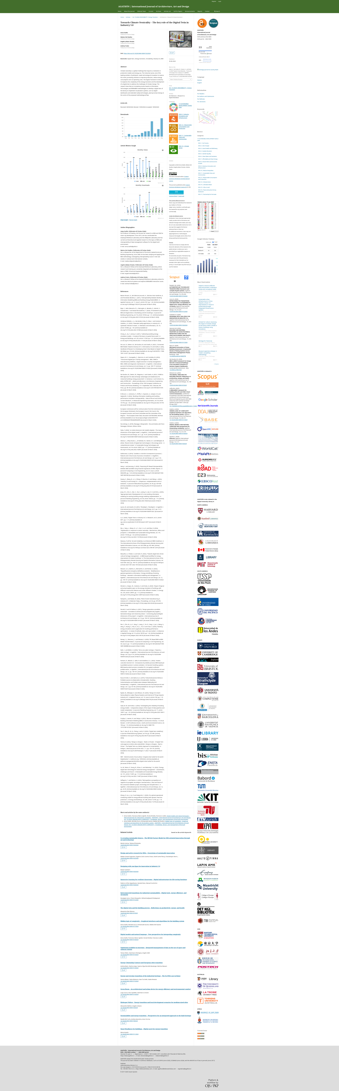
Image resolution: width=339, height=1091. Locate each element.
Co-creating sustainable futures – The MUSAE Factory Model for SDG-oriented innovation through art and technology (155, 839)
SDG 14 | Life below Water (205, 184)
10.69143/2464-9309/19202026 (129, 845)
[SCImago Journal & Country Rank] (207, 69)
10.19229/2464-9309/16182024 (178, 433)
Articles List (167, 11)
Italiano (199, 80)
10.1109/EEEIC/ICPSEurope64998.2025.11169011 (184, 406)
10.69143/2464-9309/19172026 (178, 342)
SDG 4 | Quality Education (205, 151)
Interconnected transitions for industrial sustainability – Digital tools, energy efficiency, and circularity (153, 894)
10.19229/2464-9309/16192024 (129, 954)
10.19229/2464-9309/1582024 (129, 1021)
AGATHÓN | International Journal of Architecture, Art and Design (153, 6)
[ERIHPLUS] (207, 492)
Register (214, 1)
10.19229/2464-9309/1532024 (129, 1007)
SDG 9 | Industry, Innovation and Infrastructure (184, 116)
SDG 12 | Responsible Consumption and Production (185, 126)
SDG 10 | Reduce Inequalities (205, 170)
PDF (124, 847)
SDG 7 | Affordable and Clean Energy (208, 159)
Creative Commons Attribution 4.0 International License (179, 179)
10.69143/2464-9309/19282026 (129, 885)
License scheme (173, 196)
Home (119, 11)
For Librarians (201, 101)
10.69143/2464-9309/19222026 (129, 858)
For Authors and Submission (205, 96)
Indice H (200, 250)
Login (219, 1)
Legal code (181, 196)
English (199, 83)
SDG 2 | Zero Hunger (203, 146)
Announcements (190, 11)
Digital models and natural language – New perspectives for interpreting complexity (151, 934)
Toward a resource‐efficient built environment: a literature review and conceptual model (208, 287)
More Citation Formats (176, 79)
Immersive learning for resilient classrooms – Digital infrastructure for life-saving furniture (154, 880)
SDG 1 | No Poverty (203, 143)
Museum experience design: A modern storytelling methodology (208, 352)
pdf (173, 53)
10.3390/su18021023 (176, 370)
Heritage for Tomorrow (205, 341)
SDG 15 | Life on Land (204, 187)
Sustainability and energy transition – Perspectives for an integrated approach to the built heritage (156, 1016)
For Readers (200, 94)
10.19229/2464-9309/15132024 (129, 968)
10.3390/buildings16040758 (178, 356)
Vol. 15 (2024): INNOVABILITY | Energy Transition (145, 17)
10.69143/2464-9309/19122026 (178, 311)
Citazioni (200, 247)
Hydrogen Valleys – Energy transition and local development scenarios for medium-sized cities (154, 1002)
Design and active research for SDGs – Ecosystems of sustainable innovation (148, 853)
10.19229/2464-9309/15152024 (129, 981)
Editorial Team (141, 11)
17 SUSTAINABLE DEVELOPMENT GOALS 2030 (185, 105)
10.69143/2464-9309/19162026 (178, 296)
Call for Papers (178, 11)
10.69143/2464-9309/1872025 (178, 385)
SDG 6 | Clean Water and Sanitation (207, 156)
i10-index (201, 253)
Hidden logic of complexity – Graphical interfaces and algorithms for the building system (152, 921)
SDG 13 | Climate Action (204, 182)
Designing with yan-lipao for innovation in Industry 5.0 (140, 866)
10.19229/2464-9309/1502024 (178, 443)
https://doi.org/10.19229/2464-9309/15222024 (137, 53)
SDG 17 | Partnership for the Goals (207, 194)
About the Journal (129, 11)
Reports (200, 11)
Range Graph (133, 220)
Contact (207, 11)
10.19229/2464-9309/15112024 (129, 1034)
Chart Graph (124, 220)
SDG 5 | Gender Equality (204, 153)
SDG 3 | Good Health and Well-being (207, 148)
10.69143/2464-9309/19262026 (178, 325)
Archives (158, 11)
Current (151, 11)
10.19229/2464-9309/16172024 (178, 420)
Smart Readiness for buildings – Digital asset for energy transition (144, 1029)
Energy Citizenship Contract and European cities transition (142, 963)
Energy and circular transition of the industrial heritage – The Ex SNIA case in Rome (150, 976)
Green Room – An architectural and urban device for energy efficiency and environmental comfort (156, 989)
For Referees (201, 99)
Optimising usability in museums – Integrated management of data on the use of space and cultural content (153, 948)
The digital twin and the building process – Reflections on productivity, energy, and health (153, 908)
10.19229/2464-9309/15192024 (129, 994)
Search (217, 11)
